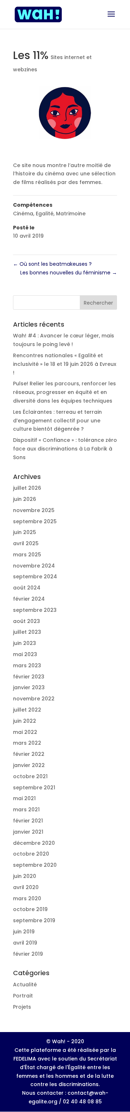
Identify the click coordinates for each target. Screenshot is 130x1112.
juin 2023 (24, 643)
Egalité (44, 213)
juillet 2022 (27, 709)
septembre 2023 (35, 610)
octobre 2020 (31, 853)
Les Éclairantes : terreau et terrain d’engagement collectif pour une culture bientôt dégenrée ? (57, 420)
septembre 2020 (35, 865)
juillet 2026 (27, 488)
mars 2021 (26, 809)
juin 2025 (24, 532)
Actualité (25, 984)
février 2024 (29, 598)
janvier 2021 (28, 831)
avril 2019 (25, 942)
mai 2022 (25, 732)
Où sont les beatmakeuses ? (52, 264)
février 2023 (28, 676)
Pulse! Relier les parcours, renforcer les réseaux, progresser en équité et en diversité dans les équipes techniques (64, 392)
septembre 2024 (35, 576)
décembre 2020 (34, 843)
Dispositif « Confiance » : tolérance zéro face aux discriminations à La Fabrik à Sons (65, 448)
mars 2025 (27, 554)
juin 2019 (24, 931)
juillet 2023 (27, 632)
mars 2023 (27, 665)
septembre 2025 (35, 521)
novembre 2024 (34, 565)
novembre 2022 (34, 698)
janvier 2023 (29, 687)
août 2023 (26, 621)
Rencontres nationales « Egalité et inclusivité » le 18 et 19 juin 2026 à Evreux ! (64, 364)
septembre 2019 (34, 920)
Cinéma (23, 213)
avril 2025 (26, 543)
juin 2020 (24, 876)
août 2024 (26, 587)
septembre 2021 (34, 787)
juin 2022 (24, 721)
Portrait (23, 995)
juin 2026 (24, 499)
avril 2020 (26, 887)
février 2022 (28, 754)
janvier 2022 (29, 765)
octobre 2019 (30, 909)
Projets (22, 1006)
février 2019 (28, 954)
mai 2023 (25, 654)
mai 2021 (24, 798)
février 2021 (28, 820)
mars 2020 (27, 898)
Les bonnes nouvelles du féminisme (68, 272)
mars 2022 (27, 742)
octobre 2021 (30, 776)
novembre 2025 (34, 510)
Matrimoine (71, 213)
